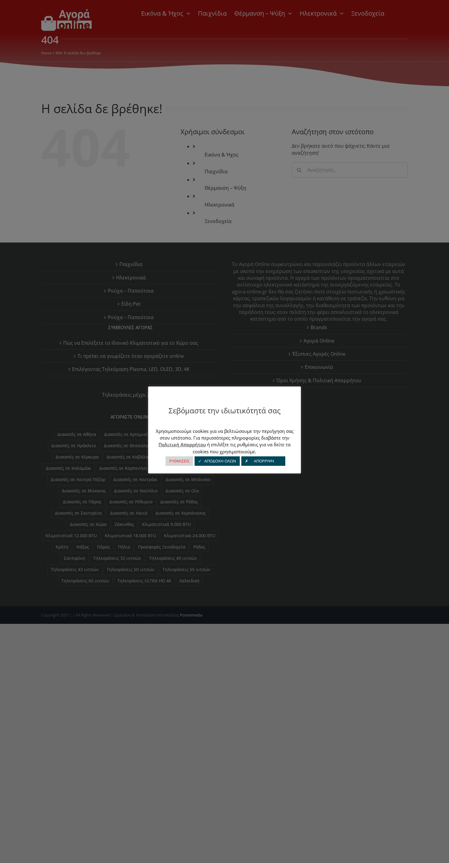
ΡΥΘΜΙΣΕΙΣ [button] (179, 461)
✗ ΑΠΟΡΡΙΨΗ (263, 461)
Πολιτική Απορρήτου (182, 444)
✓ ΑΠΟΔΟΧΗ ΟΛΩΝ (217, 461)
